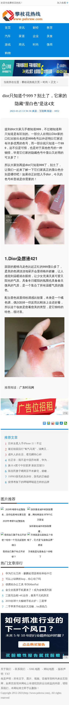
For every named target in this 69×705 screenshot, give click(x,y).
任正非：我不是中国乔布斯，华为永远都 (28, 460)
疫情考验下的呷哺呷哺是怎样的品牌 (28, 482)
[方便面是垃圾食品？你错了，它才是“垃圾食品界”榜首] (40, 535)
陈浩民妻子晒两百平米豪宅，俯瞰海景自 (28, 471)
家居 (22, 36)
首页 (8, 27)
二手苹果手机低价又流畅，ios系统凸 (26, 606)
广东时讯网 (26, 387)
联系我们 (20, 669)
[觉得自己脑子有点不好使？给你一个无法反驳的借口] (14, 535)
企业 (36, 36)
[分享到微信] (65, 423)
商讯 (22, 44)
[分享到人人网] (61, 423)
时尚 (36, 44)
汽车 (8, 36)
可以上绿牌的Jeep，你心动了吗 (23, 579)
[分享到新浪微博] (52, 423)
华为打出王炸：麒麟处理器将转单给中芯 (29, 573)
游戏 (8, 44)
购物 (8, 53)
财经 (36, 27)
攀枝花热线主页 (31, 82)
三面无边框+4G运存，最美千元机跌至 (27, 595)
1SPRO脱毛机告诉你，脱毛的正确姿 (28, 476)
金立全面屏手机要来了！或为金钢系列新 (29, 590)
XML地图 (34, 669)
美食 (50, 36)
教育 (50, 27)
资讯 (22, 27)
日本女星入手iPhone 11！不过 (25, 443)
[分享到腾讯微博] (57, 423)
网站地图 (49, 669)
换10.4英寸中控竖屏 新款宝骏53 (26, 465)
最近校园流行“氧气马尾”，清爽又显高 (28, 449)
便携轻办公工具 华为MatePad (22, 584)
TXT (7, 674)
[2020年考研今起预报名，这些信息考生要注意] (14, 509)
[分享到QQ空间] (48, 423)
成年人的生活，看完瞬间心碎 (25, 454)
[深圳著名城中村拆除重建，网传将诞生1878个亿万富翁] (40, 509)
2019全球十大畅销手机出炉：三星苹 (26, 601)
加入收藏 (61, 2)
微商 (50, 44)
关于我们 (6, 669)
